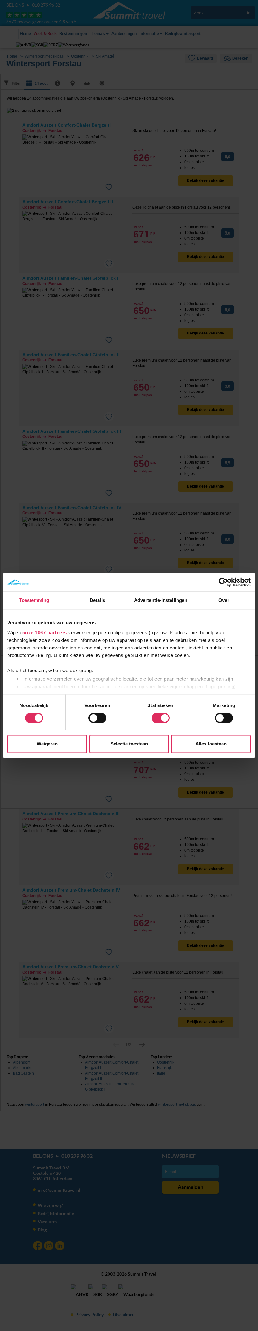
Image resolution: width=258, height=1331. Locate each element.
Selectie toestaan (129, 744)
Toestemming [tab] (34, 600)
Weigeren (47, 744)
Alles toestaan (211, 744)
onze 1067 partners (44, 632)
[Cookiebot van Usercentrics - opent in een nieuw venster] (223, 582)
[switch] (97, 718)
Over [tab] (223, 600)
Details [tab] (97, 600)
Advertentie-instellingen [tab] (160, 600)
